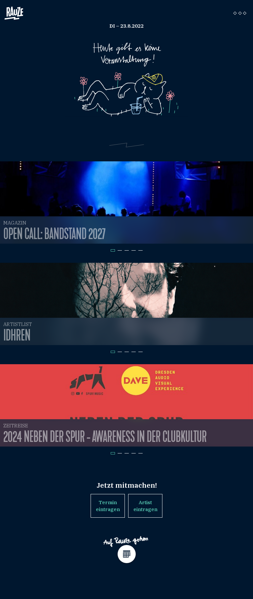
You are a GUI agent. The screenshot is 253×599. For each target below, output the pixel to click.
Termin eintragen (108, 505)
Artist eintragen (145, 505)
